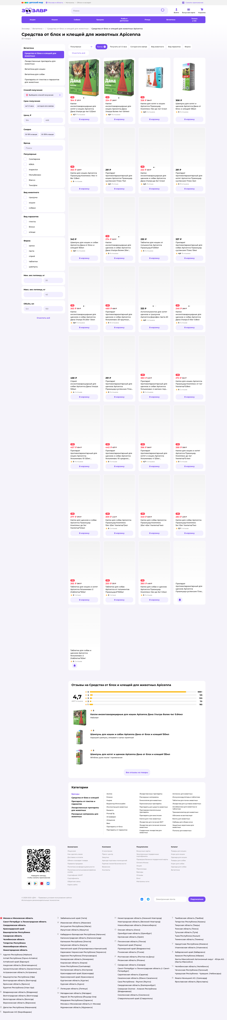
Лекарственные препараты (151, 794)
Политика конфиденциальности (81, 867)
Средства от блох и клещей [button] (85, 797)
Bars (108, 823)
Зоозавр (26, 28)
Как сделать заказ (75, 854)
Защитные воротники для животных (183, 826)
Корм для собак (177, 864)
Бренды (139, 872)
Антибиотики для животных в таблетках (184, 808)
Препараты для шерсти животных (154, 807)
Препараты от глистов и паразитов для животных (42, 80)
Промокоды (141, 869)
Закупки (105, 857)
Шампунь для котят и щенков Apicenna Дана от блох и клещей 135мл (130, 754)
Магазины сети (142, 881)
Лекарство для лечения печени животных (153, 826)
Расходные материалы (149, 797)
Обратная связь (74, 881)
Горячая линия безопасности (114, 864)
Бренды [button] (75, 794)
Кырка (109, 800)
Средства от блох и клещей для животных (68, 28)
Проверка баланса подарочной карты (152, 859)
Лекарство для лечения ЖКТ (151, 822)
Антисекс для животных (182, 794)
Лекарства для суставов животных (186, 804)
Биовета (110, 810)
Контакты (106, 870)
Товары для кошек (178, 851)
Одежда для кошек (179, 857)
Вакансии (106, 867)
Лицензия (72, 851)
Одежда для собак (178, 867)
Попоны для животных (181, 831)
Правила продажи (75, 864)
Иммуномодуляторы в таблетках (186, 797)
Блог (138, 878)
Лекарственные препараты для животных (40, 62)
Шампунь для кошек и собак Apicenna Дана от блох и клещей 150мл (129, 734)
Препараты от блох (115, 827)
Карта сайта (72, 885)
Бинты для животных (181, 819)
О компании (107, 851)
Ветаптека (37, 28)
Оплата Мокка (142, 863)
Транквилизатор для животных (185, 812)
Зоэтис (109, 794)
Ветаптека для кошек (35, 69)
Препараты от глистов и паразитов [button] (83, 802)
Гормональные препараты (151, 804)
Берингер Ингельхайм (116, 804)
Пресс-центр (107, 854)
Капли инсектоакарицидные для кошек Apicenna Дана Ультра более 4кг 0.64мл (136, 714)
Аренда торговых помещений (114, 860)
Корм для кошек (178, 854)
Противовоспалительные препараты (150, 811)
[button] (81, 46)
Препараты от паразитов (117, 830)
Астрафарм (111, 817)
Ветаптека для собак (35, 74)
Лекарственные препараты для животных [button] (85, 808)
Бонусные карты (143, 851)
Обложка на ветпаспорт (182, 815)
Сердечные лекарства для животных (151, 831)
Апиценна (111, 820)
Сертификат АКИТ (75, 875)
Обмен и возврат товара (78, 860)
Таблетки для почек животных (185, 800)
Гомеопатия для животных (150, 800)
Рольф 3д (110, 813)
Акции (139, 866)
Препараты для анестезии (151, 815)
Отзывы (139, 875)
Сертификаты (73, 878)
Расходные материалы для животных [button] (84, 815)
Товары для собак (178, 860)
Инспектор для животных (117, 807)
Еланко (110, 797)
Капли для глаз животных (150, 819)
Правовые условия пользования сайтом (55, 898)
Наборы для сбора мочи (182, 822)
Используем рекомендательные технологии (40, 900)
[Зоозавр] (44, 11)
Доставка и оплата (75, 857)
